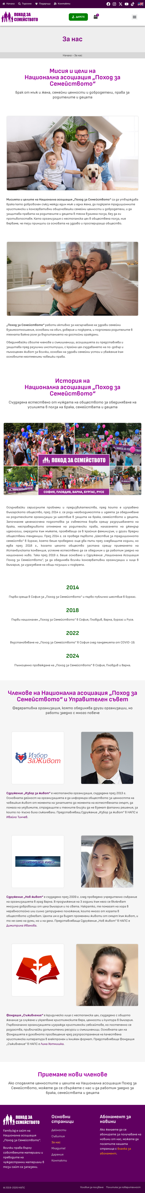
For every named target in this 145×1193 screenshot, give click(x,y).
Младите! (58, 1148)
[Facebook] (108, 4)
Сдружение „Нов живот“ (24, 897)
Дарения (57, 1154)
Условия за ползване (91, 1187)
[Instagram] (114, 4)
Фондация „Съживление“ (24, 1015)
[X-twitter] (121, 4)
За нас (55, 1142)
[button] (134, 17)
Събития (58, 1136)
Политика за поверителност (123, 1187)
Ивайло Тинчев (16, 817)
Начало (67, 55)
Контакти (59, 1160)
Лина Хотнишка (52, 1044)
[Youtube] (127, 4)
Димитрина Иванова (21, 925)
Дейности (58, 1130)
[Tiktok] (133, 4)
